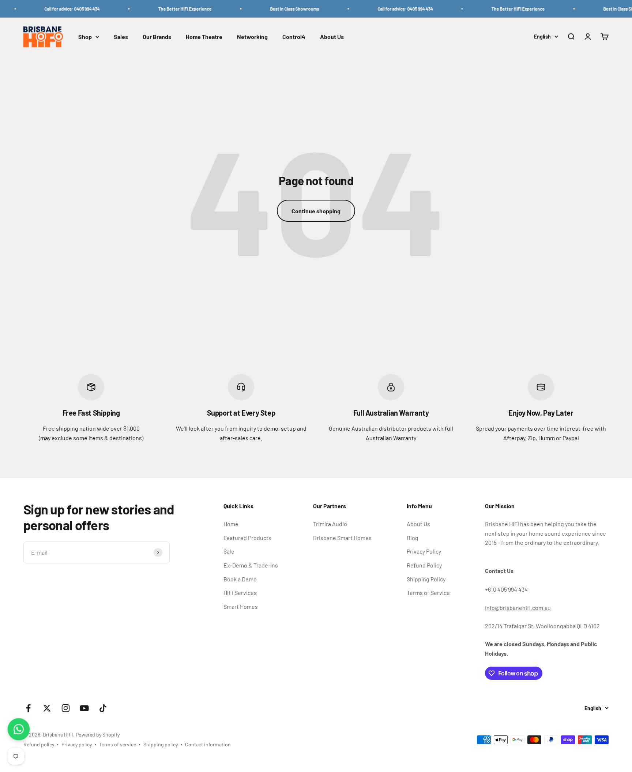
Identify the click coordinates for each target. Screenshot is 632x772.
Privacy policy (76, 744)
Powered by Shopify (98, 734)
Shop (85, 36)
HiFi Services (240, 592)
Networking (252, 36)
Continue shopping (316, 210)
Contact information (208, 744)
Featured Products (247, 537)
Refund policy (38, 744)
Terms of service (117, 744)
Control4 (293, 36)
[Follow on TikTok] (103, 708)
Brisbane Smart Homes (342, 537)
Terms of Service (428, 592)
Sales (121, 36)
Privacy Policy (424, 551)
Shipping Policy (426, 579)
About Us (332, 36)
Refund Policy (424, 565)
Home (230, 523)
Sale (228, 551)
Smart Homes (240, 606)
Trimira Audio (330, 523)
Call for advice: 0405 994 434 (61, 8)
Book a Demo (240, 579)
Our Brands (157, 36)
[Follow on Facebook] (28, 708)
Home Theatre (204, 36)
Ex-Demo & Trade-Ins (250, 565)
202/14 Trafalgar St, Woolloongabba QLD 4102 (542, 625)
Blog (412, 537)
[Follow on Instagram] (66, 708)
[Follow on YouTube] (84, 708)
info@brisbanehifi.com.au (518, 607)
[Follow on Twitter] (47, 708)
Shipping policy (160, 744)
